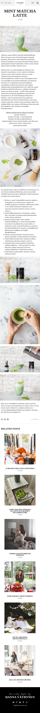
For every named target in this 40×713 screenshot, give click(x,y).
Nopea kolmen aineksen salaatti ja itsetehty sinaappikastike (20, 511)
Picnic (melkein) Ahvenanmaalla (20, 638)
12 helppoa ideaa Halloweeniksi (20, 468)
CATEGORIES (20, 3)
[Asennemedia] (27, 702)
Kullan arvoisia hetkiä (20, 680)
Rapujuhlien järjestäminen (20, 596)
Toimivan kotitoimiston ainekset (20, 554)
